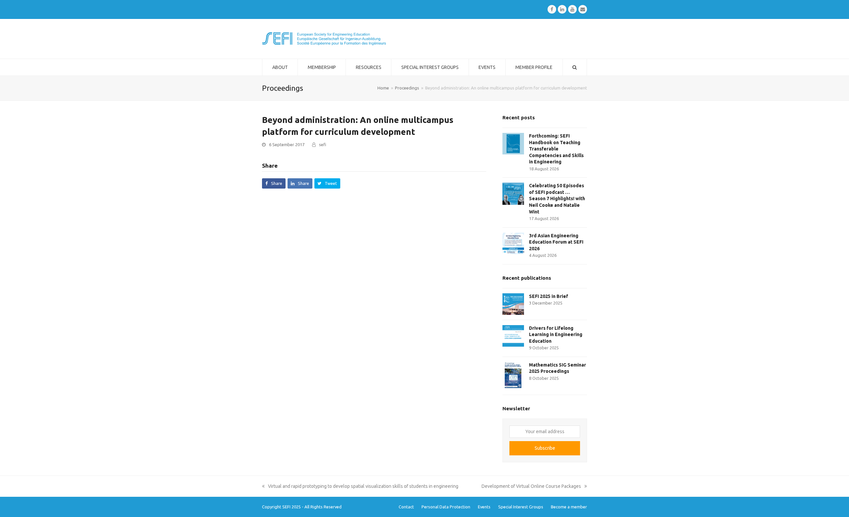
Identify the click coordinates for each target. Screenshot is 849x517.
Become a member (569, 506)
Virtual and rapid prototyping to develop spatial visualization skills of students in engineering (363, 486)
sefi (322, 144)
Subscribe (545, 448)
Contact (406, 506)
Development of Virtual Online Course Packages (531, 486)
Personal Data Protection (446, 506)
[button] (274, 183)
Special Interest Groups (520, 506)
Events (484, 506)
